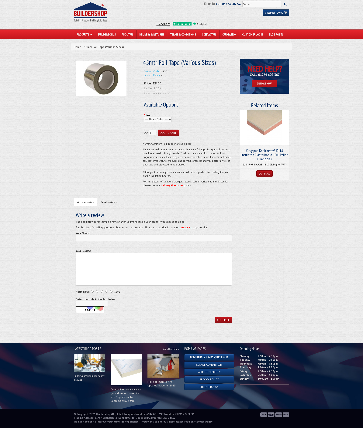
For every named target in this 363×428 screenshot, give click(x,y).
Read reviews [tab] (109, 202)
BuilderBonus (107, 34)
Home (77, 47)
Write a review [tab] (85, 202)
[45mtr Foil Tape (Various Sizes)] (101, 78)
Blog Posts (276, 34)
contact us (185, 227)
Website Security (209, 372)
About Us (127, 34)
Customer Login (252, 34)
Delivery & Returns (151, 34)
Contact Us (209, 34)
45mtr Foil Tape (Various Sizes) (104, 47)
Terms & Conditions (183, 34)
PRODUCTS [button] (83, 34)
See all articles (170, 349)
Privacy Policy (209, 379)
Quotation (229, 34)
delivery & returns (172, 185)
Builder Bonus (209, 387)
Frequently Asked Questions (209, 357)
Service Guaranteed (209, 364)
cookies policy (204, 421)
